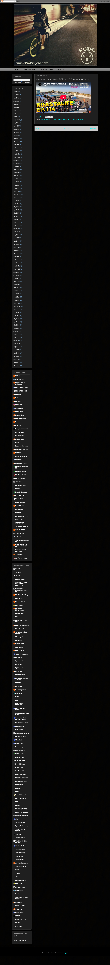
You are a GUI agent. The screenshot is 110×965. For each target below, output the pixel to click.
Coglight (18, 401)
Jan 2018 (16, 182)
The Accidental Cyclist (20, 830)
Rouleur (18, 805)
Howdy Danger (20, 726)
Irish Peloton (19, 729)
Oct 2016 (16, 228)
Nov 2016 (16, 225)
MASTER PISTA (20, 495)
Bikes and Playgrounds (19, 609)
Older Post (93, 128)
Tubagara (18, 536)
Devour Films (19, 415)
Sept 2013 (16, 343)
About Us (61, 69)
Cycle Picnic (19, 408)
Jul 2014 (16, 312)
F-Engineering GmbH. (22, 429)
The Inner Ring (20, 852)
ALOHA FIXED (20, 579)
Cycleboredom (20, 661)
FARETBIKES (19, 432)
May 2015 (16, 281)
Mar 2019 (16, 138)
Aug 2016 (16, 235)
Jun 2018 (16, 166)
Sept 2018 (16, 157)
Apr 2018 (16, 172)
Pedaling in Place (21, 781)
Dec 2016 (16, 222)
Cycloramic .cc (20, 674)
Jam (52, 119)
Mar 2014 (16, 325)
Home (16, 69)
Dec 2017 (16, 185)
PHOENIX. (18, 512)
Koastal (56, 119)
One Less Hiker (20, 771)
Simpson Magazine (21, 815)
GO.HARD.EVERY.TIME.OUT (22, 713)
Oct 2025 (16, 92)
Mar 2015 (16, 287)
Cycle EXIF (18, 657)
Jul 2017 (16, 200)
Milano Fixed (19, 753)
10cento (18, 569)
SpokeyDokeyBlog (21, 826)
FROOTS (18, 453)
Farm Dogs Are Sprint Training (22, 678)
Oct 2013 (16, 340)
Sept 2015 (16, 269)
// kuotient (18, 740)
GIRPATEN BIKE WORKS (20, 709)
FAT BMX (18, 683)
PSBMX (17, 788)
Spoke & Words (20, 822)
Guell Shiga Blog (20, 471)
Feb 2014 (16, 328)
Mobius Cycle (19, 757)
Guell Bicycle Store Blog (21, 467)
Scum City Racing (21, 808)
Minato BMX (19, 499)
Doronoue (18, 422)
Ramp (65, 119)
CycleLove (18, 664)
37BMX (17, 376)
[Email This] (46, 117)
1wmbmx (18, 572)
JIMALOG (18, 481)
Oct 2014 (16, 303)
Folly (16, 700)
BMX (42, 119)
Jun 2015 (16, 278)
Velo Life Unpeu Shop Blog (22, 540)
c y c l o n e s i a (20, 628)
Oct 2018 (16, 154)
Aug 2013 (16, 347)
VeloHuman (19, 890)
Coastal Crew (19, 643)
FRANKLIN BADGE (21, 449)
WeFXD (17, 916)
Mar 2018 (16, 176)
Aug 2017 (16, 197)
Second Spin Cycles (22, 812)
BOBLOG (18, 394)
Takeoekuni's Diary (21, 526)
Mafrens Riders (20, 750)
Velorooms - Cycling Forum (21, 898)
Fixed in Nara (19, 439)
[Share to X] (49, 117)
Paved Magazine (20, 774)
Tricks (78, 119)
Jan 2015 (16, 294)
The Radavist (19, 859)
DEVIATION (19, 411)
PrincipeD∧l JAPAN (21, 516)
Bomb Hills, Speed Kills (21, 621)
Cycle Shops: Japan (46, 69)
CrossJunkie (19, 650)
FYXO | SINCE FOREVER (19, 704)
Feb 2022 (16, 95)
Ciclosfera (18, 640)
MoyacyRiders (20, 502)
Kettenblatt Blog (20, 736)
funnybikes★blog (21, 456)
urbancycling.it (20, 887)
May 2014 (16, 319)
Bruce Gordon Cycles (22, 625)
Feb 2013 (16, 365)
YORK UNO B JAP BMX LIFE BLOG (21, 545)
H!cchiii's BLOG (20, 475)
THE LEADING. (20, 530)
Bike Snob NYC (20, 602)
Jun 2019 (16, 129)
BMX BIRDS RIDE (21, 391)
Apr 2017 (16, 210)
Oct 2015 (16, 266)
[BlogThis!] (47, 117)
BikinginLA (19, 617)
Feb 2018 (16, 179)
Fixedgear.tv (19, 693)
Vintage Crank (20, 905)
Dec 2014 (16, 297)
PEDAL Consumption (22, 778)
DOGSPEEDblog (20, 418)
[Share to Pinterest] (52, 117)
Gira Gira (18, 460)
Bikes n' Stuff (19, 613)
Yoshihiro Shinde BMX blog (21, 550)
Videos (82, 119)
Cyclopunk (18, 671)
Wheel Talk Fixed (20, 919)
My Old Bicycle (20, 764)
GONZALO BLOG (20, 463)
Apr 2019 (16, 135)
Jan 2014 (16, 331)
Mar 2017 (16, 213)
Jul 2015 (16, 275)
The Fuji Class (20, 849)
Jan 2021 (16, 98)
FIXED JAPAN (19, 442)
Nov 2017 (16, 188)
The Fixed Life (19, 846)
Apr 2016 (16, 247)
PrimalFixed (19, 784)
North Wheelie (19, 506)
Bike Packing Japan (21, 387)
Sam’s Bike (19, 519)
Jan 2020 (16, 107)
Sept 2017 (16, 194)
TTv (16, 877)
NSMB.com (19, 767)
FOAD (17, 696)
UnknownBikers (20, 880)
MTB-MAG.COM (20, 760)
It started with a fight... (22, 733)
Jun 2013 (16, 353)
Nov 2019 (16, 113)
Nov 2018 (16, 151)
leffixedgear (19, 743)
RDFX (17, 791)
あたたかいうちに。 (21, 558)
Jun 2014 (16, 315)
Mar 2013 (16, 362)
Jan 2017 (16, 219)
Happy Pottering (20, 478)
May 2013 (16, 356)
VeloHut (17, 894)
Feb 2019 (16, 141)
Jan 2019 (16, 144)
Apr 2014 (16, 322)
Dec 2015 (16, 259)
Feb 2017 (16, 216)
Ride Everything (20, 798)
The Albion (18, 834)
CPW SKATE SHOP (21, 405)
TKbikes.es (19, 870)
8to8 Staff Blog (20, 379)
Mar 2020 (16, 104)
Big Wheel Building (21, 595)
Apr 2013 (16, 359)
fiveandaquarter (20, 690)
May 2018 (16, 169)
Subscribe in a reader (20, 940)
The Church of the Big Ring (21, 841)
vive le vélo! (19, 909)
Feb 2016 (16, 253)
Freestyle (47, 119)
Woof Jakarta (19, 923)
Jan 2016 (16, 256)
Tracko (17, 873)
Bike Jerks (18, 598)
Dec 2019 (16, 110)
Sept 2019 (16, 120)
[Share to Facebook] (51, 117)
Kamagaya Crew (20, 485)
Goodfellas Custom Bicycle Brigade (21, 718)
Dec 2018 (16, 147)
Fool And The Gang (21, 446)
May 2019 (16, 132)
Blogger (65, 953)
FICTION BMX (19, 435)
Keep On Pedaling (21, 492)
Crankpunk (19, 647)
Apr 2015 (16, 284)
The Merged (19, 856)
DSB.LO (18, 425)
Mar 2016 (16, 250)
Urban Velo (19, 883)
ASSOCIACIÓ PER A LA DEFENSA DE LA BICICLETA (22, 584)
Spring (73, 119)
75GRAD (18, 575)
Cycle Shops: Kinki (29, 69)
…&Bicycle (19, 554)
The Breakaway (20, 837)
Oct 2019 (16, 116)
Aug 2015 (16, 272)
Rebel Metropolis (20, 795)
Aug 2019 (16, 123)
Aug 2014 (16, 309)
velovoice (18, 902)
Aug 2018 (16, 160)
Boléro (17, 398)
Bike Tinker (19, 605)
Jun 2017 (16, 204)
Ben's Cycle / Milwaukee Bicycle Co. (21, 590)
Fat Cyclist (18, 686)
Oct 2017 (16, 191)
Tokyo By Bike (20, 533)
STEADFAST (19, 523)
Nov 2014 (16, 300)
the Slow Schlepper (21, 863)
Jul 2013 (16, 350)
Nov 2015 (16, 263)
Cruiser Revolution (21, 654)
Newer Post (40, 128)
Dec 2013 (16, 334)
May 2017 (16, 207)
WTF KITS (18, 926)
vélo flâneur (19, 912)
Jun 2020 (16, 101)
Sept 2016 (16, 231)
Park (60, 119)
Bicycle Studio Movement (20, 383)
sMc (16, 819)
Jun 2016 (16, 241)
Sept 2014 (16, 306)
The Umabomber (20, 866)
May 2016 (16, 244)
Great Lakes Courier (21, 723)
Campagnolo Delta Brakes (21, 632)
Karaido (17, 488)
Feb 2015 (16, 291)
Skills (69, 119)
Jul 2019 (16, 126)
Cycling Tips (19, 668)
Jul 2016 (16, 238)
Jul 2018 (16, 163)
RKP (16, 802)
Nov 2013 (16, 337)
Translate (27, 82)
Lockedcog (19, 747)
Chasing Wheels (20, 637)
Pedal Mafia (19, 509)
